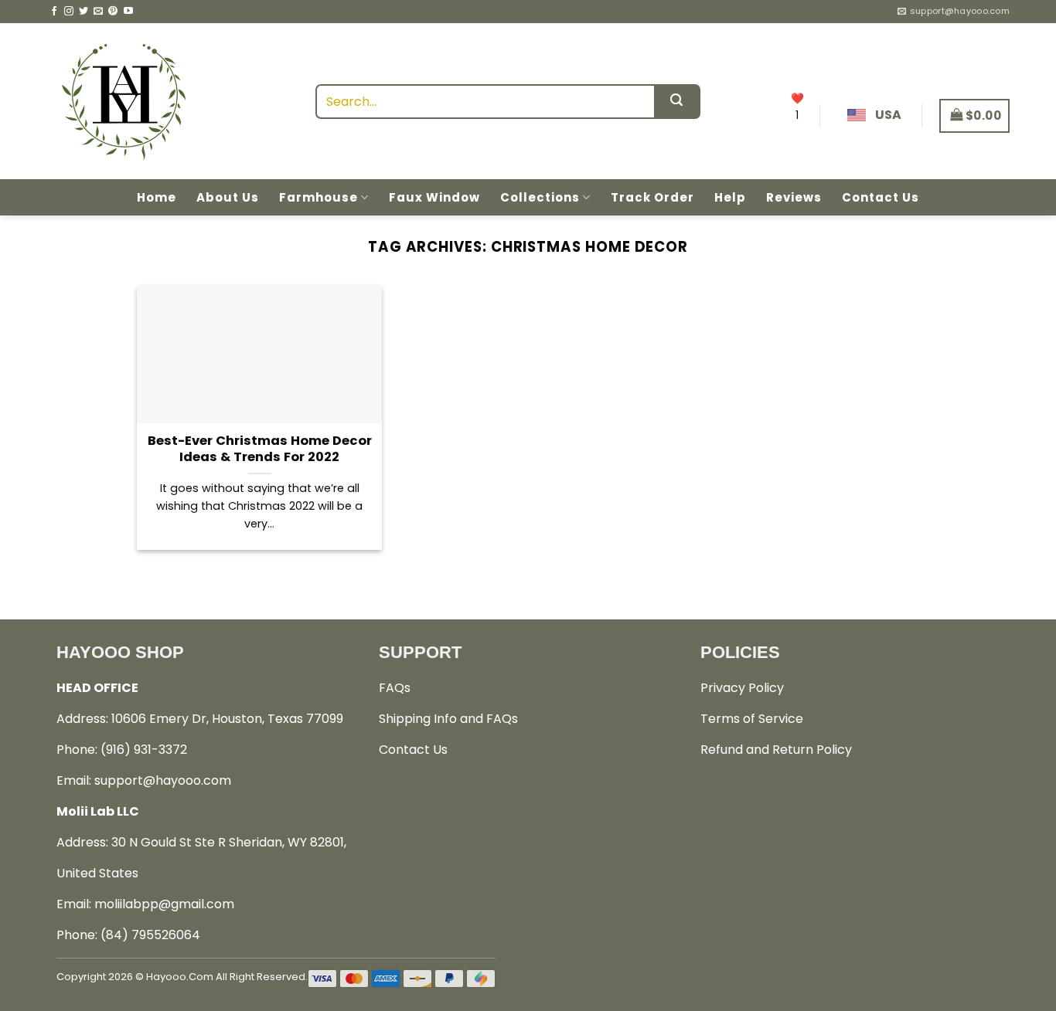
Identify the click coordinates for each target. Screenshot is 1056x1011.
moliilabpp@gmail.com (164, 904)
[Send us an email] (98, 11)
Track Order (652, 197)
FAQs (394, 688)
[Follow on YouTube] (128, 11)
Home (156, 197)
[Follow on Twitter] (83, 11)
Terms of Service (751, 719)
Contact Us (880, 197)
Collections (540, 197)
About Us (227, 197)
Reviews (794, 197)
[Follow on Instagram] (68, 11)
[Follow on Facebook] (54, 11)
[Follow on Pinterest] (113, 11)
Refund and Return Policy (776, 749)
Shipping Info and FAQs (448, 719)
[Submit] (677, 101)
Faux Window (434, 197)
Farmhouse (318, 197)
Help (730, 197)
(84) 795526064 (150, 935)
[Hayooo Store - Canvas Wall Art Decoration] (123, 101)
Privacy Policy (742, 688)
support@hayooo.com (162, 780)
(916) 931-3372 (143, 749)
